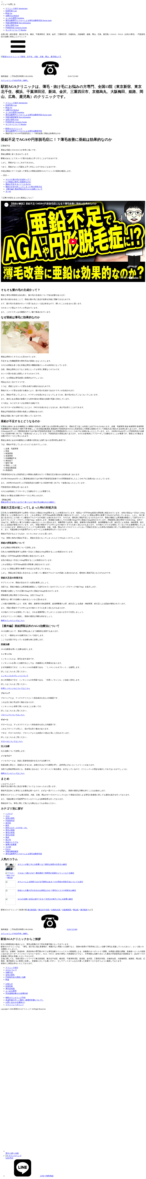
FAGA (7, 849)
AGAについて (11, 970)
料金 (8, 13)
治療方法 (12, 16)
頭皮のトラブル (11, 842)
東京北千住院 (43, 910)
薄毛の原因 (10, 830)
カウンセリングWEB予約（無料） (15, 80)
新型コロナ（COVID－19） (16, 828)
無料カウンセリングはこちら (13, 620)
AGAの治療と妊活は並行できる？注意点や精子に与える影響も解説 (45, 899)
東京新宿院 (31, 910)
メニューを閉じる (8, 4)
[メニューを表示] (18, 54)
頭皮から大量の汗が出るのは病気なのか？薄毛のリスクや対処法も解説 (47, 890)
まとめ (8, 191)
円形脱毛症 (16, 28)
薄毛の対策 (10, 833)
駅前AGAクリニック (13, 129)
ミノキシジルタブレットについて (14, 676)
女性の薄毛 (12, 25)
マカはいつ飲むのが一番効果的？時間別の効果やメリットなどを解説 (46, 873)
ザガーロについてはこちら (12, 741)
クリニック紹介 (16, 8)
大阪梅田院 (66, 910)
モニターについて (15, 30)
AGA (7, 816)
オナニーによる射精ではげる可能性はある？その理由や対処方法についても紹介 (50, 882)
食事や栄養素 (10, 844)
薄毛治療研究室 (28, 20)
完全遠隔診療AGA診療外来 (16, 993)
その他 (8, 847)
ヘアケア (9, 814)
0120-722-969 (72, 929)
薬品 (7, 837)
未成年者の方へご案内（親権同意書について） (24, 1000)
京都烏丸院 (55, 910)
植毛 (7, 825)
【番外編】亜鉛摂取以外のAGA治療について (23, 189)
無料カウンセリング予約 (15, 998)
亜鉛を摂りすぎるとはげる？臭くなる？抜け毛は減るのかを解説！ (28, 502)
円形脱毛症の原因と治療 (15, 977)
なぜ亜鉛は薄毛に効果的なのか (18, 182)
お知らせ (9, 984)
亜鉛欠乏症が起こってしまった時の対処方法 (23, 187)
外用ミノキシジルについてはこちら (15, 688)
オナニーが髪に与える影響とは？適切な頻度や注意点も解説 (42, 864)
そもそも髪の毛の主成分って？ (18, 179)
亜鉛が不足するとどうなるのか (18, 184)
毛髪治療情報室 (18, 23)
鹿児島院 (84, 910)
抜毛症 (8, 823)
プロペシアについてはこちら (13, 715)
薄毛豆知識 (10, 989)
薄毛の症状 (10, 835)
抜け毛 (8, 840)
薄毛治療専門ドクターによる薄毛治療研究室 (23, 131)
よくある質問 (14, 18)
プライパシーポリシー (14, 1005)
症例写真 (11, 11)
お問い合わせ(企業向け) (15, 1002)
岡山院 (75, 910)
